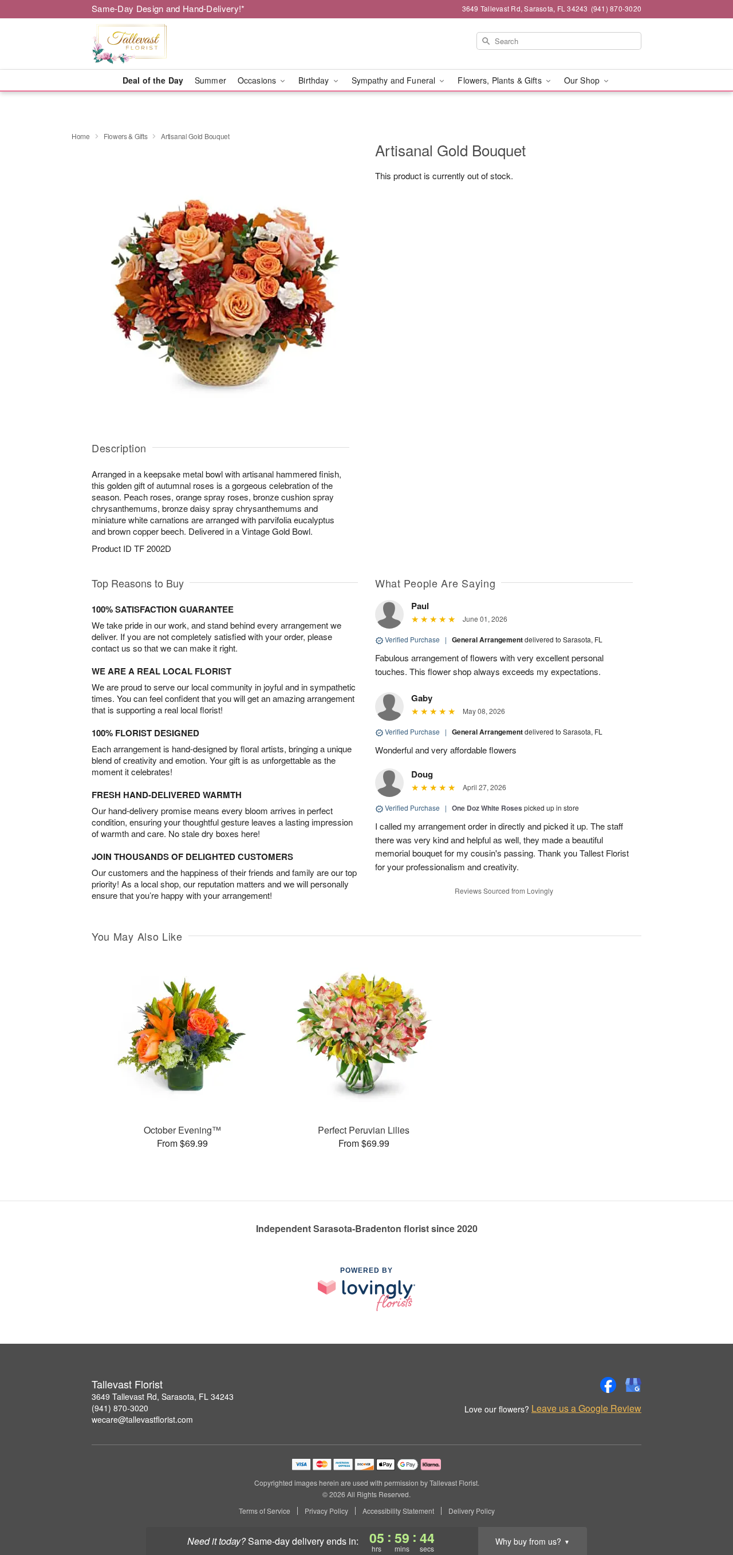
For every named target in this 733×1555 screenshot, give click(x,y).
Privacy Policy (326, 1510)
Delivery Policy (471, 1510)
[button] (703, 1506)
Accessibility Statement (398, 1510)
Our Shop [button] (583, 80)
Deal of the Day (153, 80)
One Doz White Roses (487, 808)
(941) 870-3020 (120, 1408)
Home (81, 136)
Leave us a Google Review (586, 1408)
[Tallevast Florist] (174, 44)
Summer (210, 80)
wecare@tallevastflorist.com (142, 1419)
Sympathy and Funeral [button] (395, 80)
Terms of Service (264, 1510)
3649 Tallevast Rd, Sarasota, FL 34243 (163, 1396)
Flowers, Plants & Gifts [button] (500, 80)
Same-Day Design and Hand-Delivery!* (168, 8)
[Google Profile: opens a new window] (633, 1385)
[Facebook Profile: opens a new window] (608, 1385)
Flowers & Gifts (126, 136)
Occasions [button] (258, 80)
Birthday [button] (314, 80)
